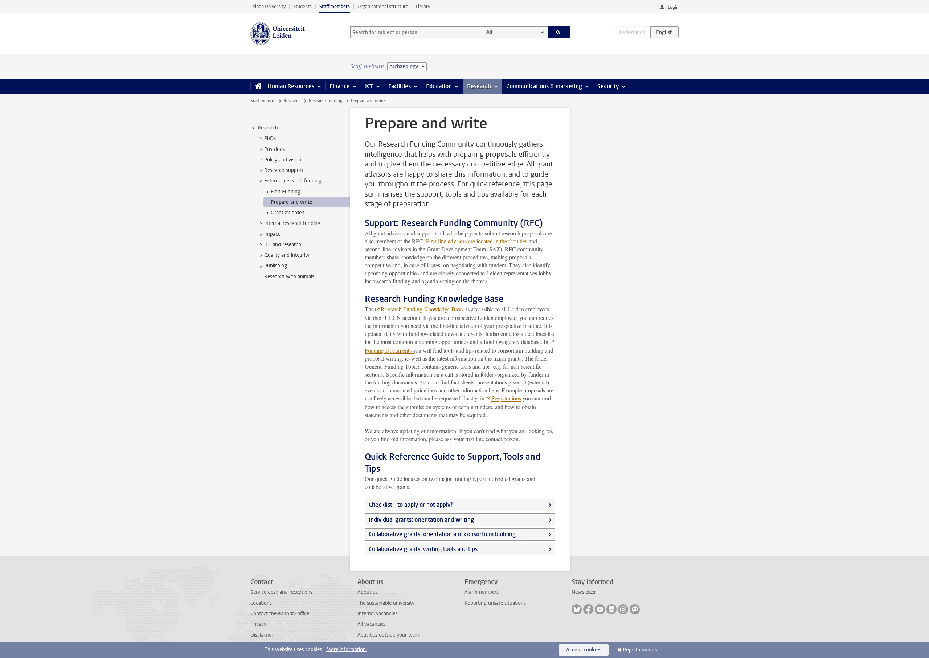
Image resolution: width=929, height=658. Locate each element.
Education (439, 86)
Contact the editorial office (279, 613)
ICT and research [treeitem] (282, 244)
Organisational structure (382, 6)
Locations (261, 603)
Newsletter (584, 592)
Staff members (334, 6)
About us (367, 592)
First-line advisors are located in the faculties (476, 241)
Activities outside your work (388, 635)
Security (608, 86)
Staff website (262, 101)
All (489, 32)
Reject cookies (640, 649)
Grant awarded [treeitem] (287, 212)
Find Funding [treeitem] (285, 191)
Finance (340, 86)
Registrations (506, 398)
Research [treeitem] (268, 127)
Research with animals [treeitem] (289, 276)
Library (423, 6)
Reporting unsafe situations (495, 603)
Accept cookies (583, 649)
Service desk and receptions (281, 592)
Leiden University (268, 6)
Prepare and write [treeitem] (291, 202)
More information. (346, 649)
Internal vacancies (377, 613)
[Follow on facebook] (588, 609)
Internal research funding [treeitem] (292, 223)
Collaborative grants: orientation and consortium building (442, 534)
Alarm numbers (481, 592)
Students (302, 6)
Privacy (258, 624)
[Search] (559, 32)
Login (673, 7)
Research (479, 86)
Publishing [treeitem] (275, 265)
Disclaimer (261, 635)
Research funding (326, 101)
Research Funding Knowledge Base (422, 309)
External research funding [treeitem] (293, 180)
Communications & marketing (544, 86)
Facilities (399, 86)
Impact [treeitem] (272, 234)
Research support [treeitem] (283, 170)
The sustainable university (385, 603)
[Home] (256, 86)
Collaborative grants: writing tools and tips (423, 549)
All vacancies (371, 624)
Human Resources (290, 86)
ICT (369, 86)
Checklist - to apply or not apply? (411, 505)
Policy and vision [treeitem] (282, 159)
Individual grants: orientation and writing (421, 519)
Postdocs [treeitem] (274, 149)
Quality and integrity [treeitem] (287, 255)
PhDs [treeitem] (270, 138)
